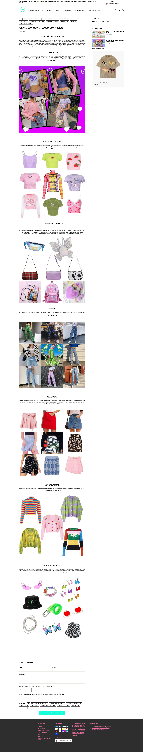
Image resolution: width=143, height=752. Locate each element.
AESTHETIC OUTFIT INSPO (95, 10)
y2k (21, 19)
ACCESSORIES (67, 10)
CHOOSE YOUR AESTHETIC (36, 10)
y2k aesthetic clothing (32, 19)
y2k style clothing (26, 23)
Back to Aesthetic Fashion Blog (53, 713)
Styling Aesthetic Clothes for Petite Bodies (115, 41)
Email (54, 667)
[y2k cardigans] (52, 526)
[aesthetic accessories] (52, 608)
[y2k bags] (52, 269)
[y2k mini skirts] (52, 442)
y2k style (73, 21)
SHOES (58, 10)
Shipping (40, 734)
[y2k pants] (52, 354)
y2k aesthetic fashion (49, 19)
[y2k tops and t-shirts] (52, 184)
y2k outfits (64, 21)
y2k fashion (23, 21)
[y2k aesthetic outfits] (52, 99)
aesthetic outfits (55, 56)
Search (40, 726)
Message (21, 674)
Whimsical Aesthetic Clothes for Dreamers (115, 32)
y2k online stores (52, 21)
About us (40, 736)
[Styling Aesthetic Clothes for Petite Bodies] (98, 43)
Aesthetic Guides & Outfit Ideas (45, 738)
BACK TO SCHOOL (80, 10)
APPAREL (49, 10)
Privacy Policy (48, 694)
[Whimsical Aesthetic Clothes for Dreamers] (98, 34)
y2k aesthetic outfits (66, 19)
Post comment (25, 690)
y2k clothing (80, 19)
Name (20, 667)
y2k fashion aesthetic (37, 21)
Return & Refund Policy (44, 730)
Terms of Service (57, 694)
